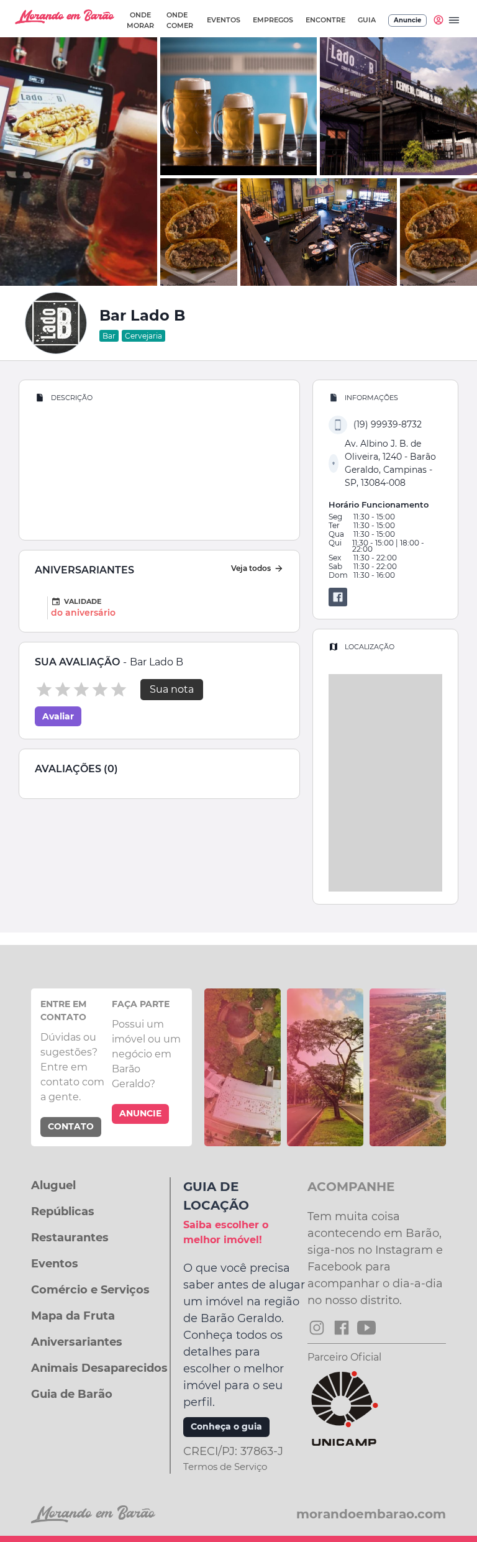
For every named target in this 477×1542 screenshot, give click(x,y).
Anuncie (407, 20)
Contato (71, 1126)
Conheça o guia (226, 1426)
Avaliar (58, 716)
